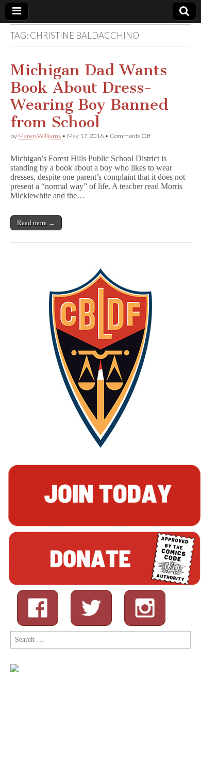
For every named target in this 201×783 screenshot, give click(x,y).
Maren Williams (39, 136)
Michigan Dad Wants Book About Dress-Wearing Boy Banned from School (89, 96)
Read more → (36, 223)
